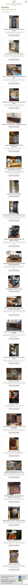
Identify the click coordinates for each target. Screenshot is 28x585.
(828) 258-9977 (13, 580)
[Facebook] (20, 577)
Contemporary (10, 9)
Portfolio (5, 8)
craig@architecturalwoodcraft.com (8, 581)
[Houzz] (20, 580)
